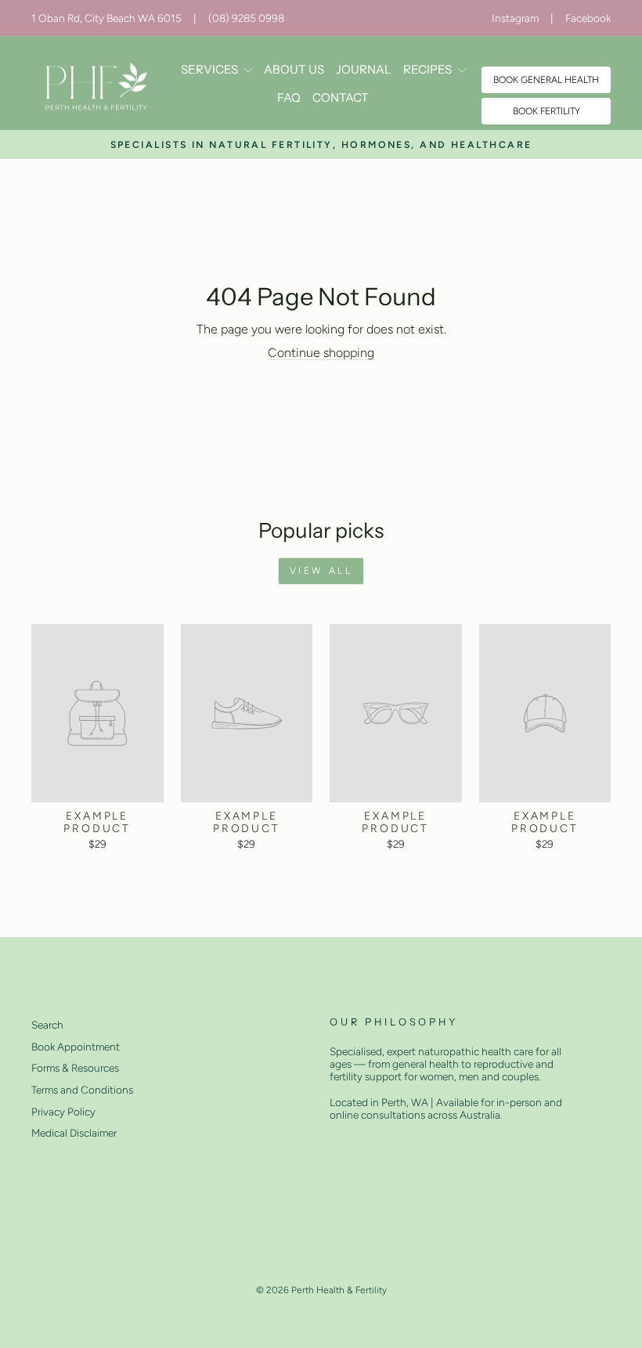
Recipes (428, 69)
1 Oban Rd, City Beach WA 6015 (106, 18)
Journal (363, 69)
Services (210, 69)
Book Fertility (546, 111)
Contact (340, 97)
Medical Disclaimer (74, 1132)
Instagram (515, 18)
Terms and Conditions (82, 1089)
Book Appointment (75, 1046)
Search (47, 1024)
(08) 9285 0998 (246, 18)
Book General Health (546, 79)
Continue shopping (321, 352)
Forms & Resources (75, 1067)
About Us (294, 69)
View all (321, 570)
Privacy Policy (63, 1111)
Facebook (588, 18)
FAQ (289, 97)
